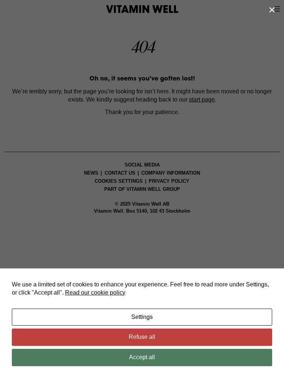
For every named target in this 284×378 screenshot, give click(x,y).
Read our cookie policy (95, 292)
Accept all (142, 357)
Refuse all (142, 337)
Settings (142, 317)
